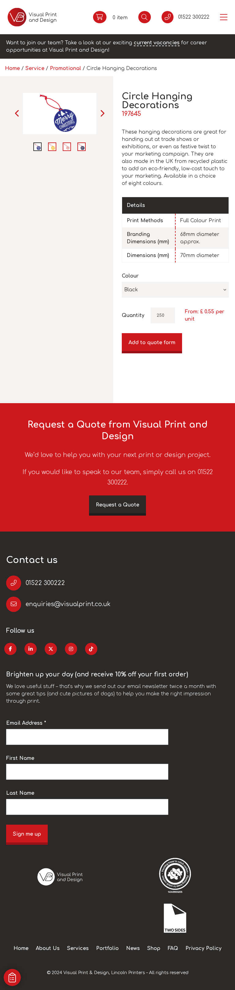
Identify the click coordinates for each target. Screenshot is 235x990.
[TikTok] (91, 649)
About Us (48, 948)
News (133, 948)
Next (102, 113)
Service (34, 68)
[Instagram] (71, 649)
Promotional (65, 68)
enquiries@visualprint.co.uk (68, 604)
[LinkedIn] (30, 649)
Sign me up (27, 834)
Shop (153, 948)
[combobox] (175, 290)
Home (12, 68)
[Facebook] (10, 649)
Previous (17, 113)
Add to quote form (152, 342)
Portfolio (107, 948)
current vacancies (157, 43)
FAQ (173, 948)
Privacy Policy (203, 948)
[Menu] (223, 17)
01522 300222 (45, 583)
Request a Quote (117, 505)
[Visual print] (32, 17)
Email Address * (26, 723)
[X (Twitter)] (51, 649)
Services (78, 948)
